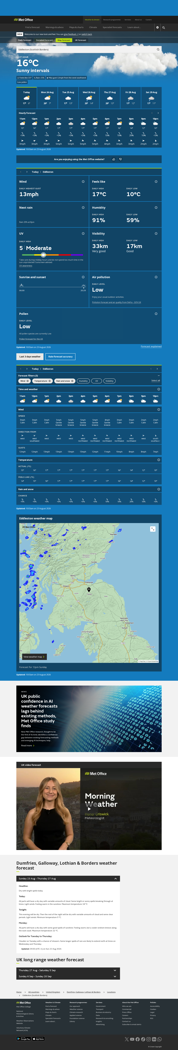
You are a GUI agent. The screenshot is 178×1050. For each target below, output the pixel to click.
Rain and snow (62, 381)
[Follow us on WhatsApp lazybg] (159, 1039)
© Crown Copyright (155, 1047)
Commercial (126, 1009)
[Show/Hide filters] (158, 375)
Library (72, 1021)
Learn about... (134, 27)
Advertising (100, 1024)
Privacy (153, 1015)
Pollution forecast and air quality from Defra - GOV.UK (116, 302)
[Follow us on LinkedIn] (154, 1039)
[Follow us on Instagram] (148, 1039)
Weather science (76, 1009)
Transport (99, 1009)
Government (101, 1006)
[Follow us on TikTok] (143, 1039)
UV (96, 381)
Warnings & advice (55, 27)
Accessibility (155, 1006)
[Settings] (157, 27)
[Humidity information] (156, 207)
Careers (149, 20)
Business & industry (103, 1012)
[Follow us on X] (127, 1039)
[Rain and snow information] (158, 489)
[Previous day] (20, 171)
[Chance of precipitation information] (83, 207)
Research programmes (112, 20)
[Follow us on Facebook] (137, 1039)
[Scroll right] (158, 113)
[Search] (157, 48)
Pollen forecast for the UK (31, 339)
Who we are (126, 1006)
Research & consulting (104, 1018)
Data (98, 1015)
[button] (89, 590)
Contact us (126, 1021)
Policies (153, 1002)
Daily (24, 40)
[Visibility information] (156, 233)
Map (64, 40)
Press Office (127, 1012)
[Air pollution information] (156, 277)
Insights (99, 1021)
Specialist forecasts (112, 27)
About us (138, 20)
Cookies (153, 1009)
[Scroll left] (152, 113)
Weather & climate (92, 20)
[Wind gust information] (83, 181)
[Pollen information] (156, 314)
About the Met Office (130, 1002)
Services (128, 20)
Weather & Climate (52, 1002)
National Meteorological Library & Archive (25, 1013)
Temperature (39, 381)
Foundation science (77, 1018)
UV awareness (25, 265)
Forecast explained (151, 346)
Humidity (83, 381)
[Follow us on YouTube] (132, 1039)
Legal (152, 1012)
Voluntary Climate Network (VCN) (23, 1029)
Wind (21, 381)
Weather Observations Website (25, 1022)
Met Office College (23, 1007)
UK (80, 40)
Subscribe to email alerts (131, 1024)
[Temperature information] (158, 460)
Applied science (76, 1015)
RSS (151, 1018)
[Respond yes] (113, 159)
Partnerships (127, 1018)
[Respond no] (120, 159)
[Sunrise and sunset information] (83, 277)
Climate (93, 27)
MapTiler (142, 661)
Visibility (109, 381)
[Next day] (27, 171)
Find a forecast (32, 27)
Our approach (75, 1006)
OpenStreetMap (153, 661)
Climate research (76, 1012)
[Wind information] (158, 409)
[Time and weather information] (158, 389)
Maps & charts (76, 27)
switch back (86, 34)
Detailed (44, 40)
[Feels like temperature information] (156, 181)
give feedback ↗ (71, 34)
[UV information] (83, 233)
